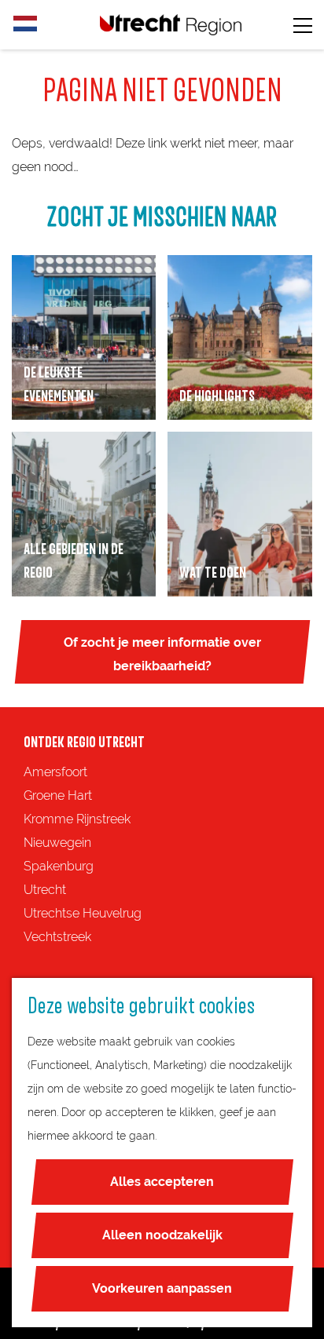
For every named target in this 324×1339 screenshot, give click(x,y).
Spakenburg (59, 866)
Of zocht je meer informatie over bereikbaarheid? (162, 654)
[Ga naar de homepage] (170, 25)
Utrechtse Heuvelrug (83, 913)
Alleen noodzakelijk (162, 1235)
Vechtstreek (57, 936)
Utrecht (45, 889)
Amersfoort (55, 771)
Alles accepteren (162, 1181)
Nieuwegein (57, 842)
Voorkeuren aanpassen (162, 1288)
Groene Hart (58, 795)
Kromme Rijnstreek (77, 819)
